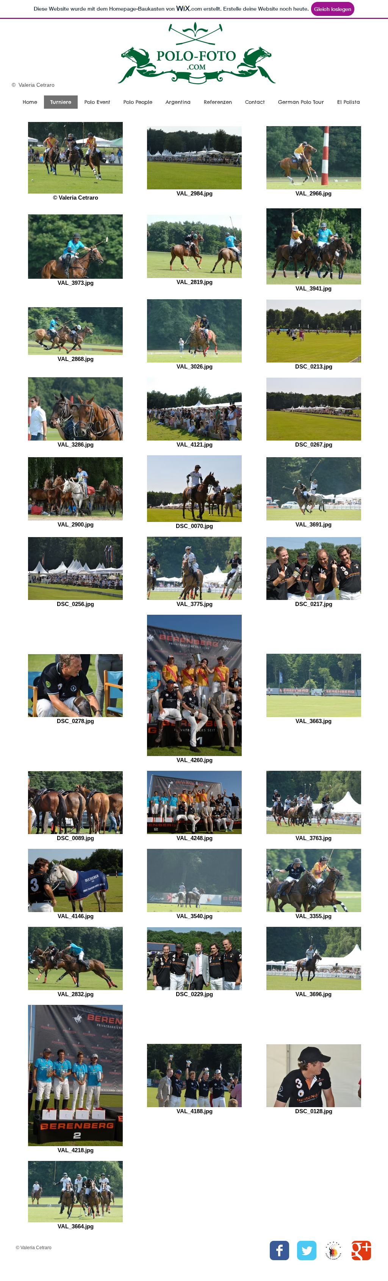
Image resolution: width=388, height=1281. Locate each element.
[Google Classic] (361, 1250)
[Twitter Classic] (306, 1250)
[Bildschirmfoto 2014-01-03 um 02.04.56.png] (334, 1250)
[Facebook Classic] (279, 1250)
